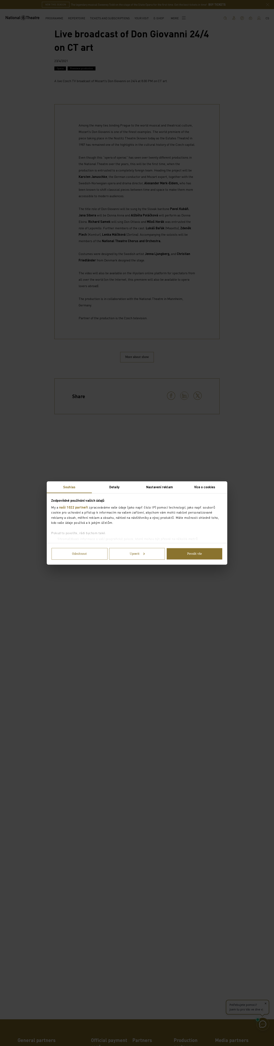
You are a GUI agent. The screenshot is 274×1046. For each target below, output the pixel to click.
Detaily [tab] (114, 487)
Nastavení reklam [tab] (159, 487)
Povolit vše (194, 554)
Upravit (135, 554)
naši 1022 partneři (73, 507)
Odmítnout (79, 554)
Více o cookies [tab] (204, 487)
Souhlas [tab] (69, 487)
